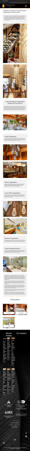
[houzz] (4, 442)
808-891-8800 (18, 413)
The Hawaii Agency (17, 448)
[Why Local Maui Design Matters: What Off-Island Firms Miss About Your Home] (8, 338)
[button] (3, 122)
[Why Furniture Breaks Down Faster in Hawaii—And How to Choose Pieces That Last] (13, 369)
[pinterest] (26, 435)
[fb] (26, 432)
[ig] (15, 439)
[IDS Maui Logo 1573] (9, 4)
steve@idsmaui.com (22, 415)
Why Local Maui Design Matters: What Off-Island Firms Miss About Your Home (9, 349)
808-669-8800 (18, 414)
